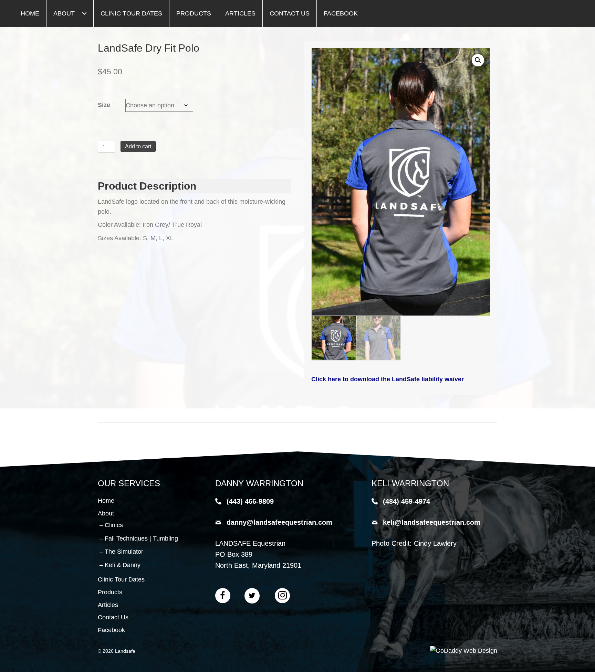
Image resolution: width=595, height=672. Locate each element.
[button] (84, 13)
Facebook (111, 630)
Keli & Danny (122, 565)
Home (106, 500)
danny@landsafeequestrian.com (279, 522)
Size (104, 105)
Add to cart (138, 146)
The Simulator (124, 551)
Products (110, 592)
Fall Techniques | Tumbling (141, 538)
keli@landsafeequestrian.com (431, 522)
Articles (108, 604)
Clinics (114, 525)
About (106, 513)
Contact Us (113, 617)
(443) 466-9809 (250, 501)
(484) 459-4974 (406, 501)
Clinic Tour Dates (121, 579)
